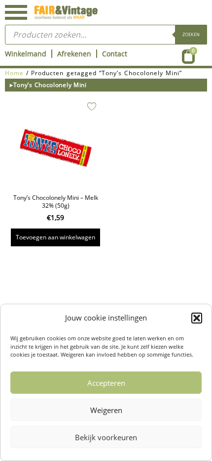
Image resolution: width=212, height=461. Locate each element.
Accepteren (106, 383)
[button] (197, 318)
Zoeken (191, 34)
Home (14, 73)
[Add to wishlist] (91, 106)
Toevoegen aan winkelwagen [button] (55, 237)
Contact (114, 53)
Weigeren (106, 410)
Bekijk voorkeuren (106, 437)
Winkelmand (25, 53)
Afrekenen (74, 53)
